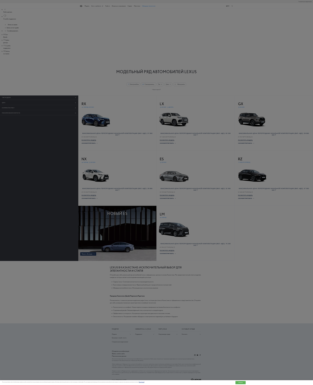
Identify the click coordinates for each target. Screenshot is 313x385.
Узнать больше (141, 382)
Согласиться (240, 382)
